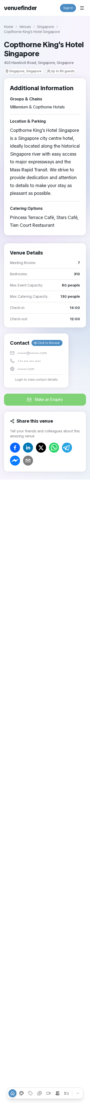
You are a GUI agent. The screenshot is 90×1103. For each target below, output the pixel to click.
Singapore (45, 26)
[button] (36, 360)
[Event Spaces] (58, 1093)
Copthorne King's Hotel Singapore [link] (32, 31)
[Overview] (12, 1093)
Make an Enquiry (48, 399)
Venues (25, 26)
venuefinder (20, 8)
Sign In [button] (68, 8)
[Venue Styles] (22, 1093)
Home (8, 26)
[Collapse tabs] (78, 1093)
